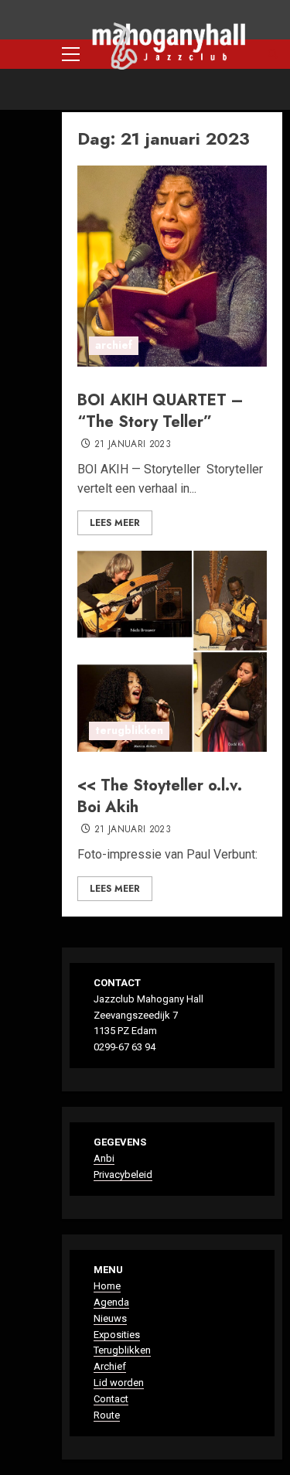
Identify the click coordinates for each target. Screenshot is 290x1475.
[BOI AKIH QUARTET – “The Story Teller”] (172, 266)
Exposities (117, 1334)
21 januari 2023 (132, 445)
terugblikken (129, 730)
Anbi (104, 1158)
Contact (111, 1399)
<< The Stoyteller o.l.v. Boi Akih (159, 796)
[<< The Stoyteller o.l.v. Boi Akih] (172, 651)
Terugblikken (122, 1350)
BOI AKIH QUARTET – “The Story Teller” (160, 411)
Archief (110, 1366)
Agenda (111, 1302)
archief (113, 345)
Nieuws (110, 1318)
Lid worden (119, 1382)
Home (107, 1286)
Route (107, 1415)
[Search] (272, 54)
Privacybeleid (123, 1174)
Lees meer (115, 523)
